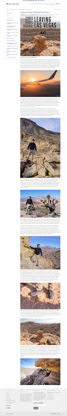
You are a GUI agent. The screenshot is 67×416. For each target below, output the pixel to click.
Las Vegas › (8, 15)
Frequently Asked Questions (10, 400)
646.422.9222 (51, 393)
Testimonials (8, 395)
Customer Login (8, 399)
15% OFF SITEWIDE (27, 0)
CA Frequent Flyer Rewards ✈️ (10, 401)
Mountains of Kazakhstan (11, 40)
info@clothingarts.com (50, 395)
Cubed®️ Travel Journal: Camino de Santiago (12, 23)
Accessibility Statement (9, 403)
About (53, 3)
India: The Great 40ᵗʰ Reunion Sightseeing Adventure (11, 26)
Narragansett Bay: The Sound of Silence (12, 52)
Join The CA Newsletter (38, 403)
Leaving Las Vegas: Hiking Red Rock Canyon (12, 49)
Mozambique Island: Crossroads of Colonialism (12, 29)
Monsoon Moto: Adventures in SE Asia (12, 55)
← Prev (55, 9)
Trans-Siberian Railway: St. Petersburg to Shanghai (11, 58)
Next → (59, 9)
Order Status (8, 396)
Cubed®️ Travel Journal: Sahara (12, 46)
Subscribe (36, 408)
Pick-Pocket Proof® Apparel (37, 3)
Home (7, 392)
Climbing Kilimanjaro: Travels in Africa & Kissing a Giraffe (12, 43)
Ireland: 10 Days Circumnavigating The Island (12, 36)
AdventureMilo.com (32, 57)
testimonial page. (29, 401)
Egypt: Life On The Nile (10, 38)
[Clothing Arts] (13, 4)
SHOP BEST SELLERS (39, 0)
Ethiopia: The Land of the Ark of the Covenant (12, 33)
